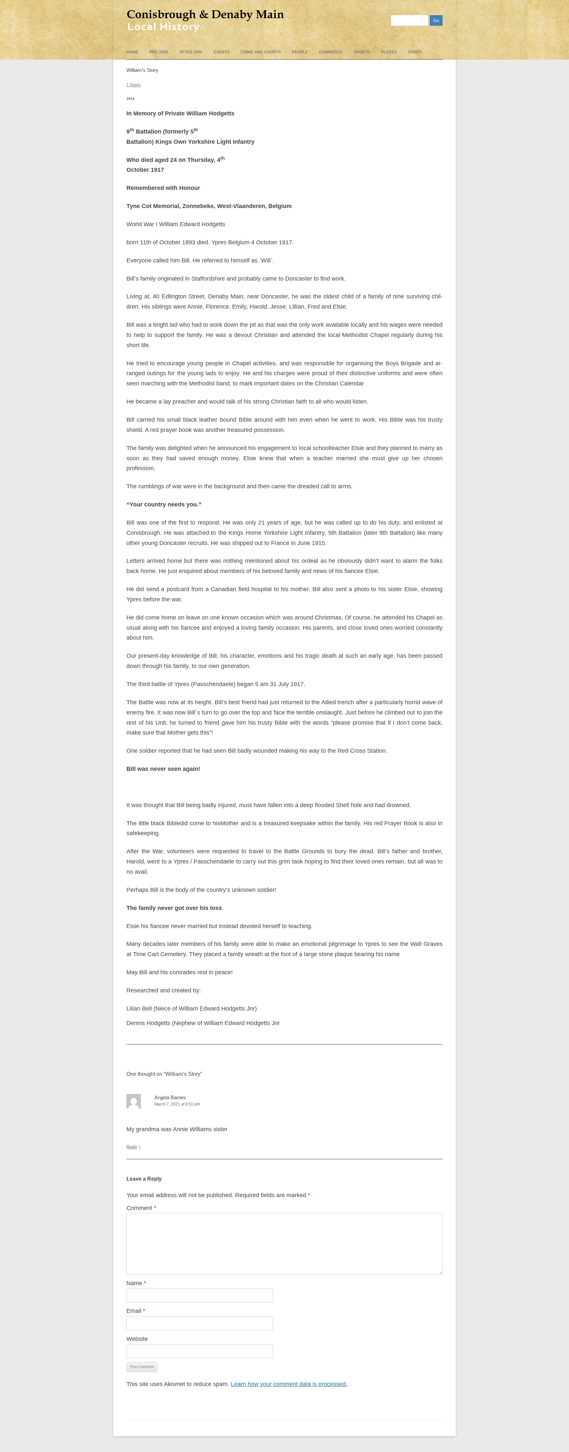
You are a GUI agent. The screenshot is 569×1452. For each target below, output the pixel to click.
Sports (362, 52)
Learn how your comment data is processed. (289, 1384)
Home (132, 52)
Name (136, 1283)
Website (137, 1339)
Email (135, 1311)
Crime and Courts (260, 52)
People (300, 52)
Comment (141, 1208)
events (222, 52)
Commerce (331, 52)
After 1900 (191, 52)
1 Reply (133, 84)
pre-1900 (158, 52)
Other (415, 52)
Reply (131, 1146)
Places (389, 52)
